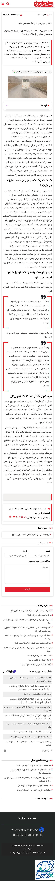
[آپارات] (18, 836)
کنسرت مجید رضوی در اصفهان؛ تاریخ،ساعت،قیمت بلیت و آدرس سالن (27, 621)
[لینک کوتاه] (16, 517)
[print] (10, 517)
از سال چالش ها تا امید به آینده (39, 660)
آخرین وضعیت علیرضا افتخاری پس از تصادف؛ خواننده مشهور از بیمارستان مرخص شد (27, 629)
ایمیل (25, 551)
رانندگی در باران (13, 508)
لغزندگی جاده (26, 508)
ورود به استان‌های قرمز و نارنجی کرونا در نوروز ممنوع (30, 534)
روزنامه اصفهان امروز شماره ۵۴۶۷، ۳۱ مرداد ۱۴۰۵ (32, 643)
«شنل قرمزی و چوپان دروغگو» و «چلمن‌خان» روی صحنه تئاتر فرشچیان (28, 637)
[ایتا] (26, 836)
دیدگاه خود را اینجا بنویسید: (39, 561)
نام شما (47, 551)
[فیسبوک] (19, 517)
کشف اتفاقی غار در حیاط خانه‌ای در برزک (36, 664)
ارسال (27, 589)
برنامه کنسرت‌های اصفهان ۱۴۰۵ (39, 615)
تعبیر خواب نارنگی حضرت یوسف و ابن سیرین (34, 785)
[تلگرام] (24, 517)
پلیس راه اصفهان (40, 508)
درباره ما (21, 818)
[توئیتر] (22, 517)
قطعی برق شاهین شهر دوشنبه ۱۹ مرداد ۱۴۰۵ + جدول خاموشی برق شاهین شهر (27, 779)
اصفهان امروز (27, 849)
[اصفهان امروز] (43, 4)
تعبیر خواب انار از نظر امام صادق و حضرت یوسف (33, 765)
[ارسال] (14, 517)
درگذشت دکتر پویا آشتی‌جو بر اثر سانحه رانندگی (33, 790)
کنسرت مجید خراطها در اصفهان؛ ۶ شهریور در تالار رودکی (30, 611)
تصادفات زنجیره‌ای (42, 513)
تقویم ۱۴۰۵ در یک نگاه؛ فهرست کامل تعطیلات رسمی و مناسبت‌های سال (30, 771)
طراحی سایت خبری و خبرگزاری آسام (24, 829)
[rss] (41, 836)
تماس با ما (32, 818)
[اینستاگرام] (37, 836)
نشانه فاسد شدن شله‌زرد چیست (39, 655)
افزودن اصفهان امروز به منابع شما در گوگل (33, 72)
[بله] (14, 836)
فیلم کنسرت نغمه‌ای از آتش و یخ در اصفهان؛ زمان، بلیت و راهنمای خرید (27, 649)
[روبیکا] (21, 836)
